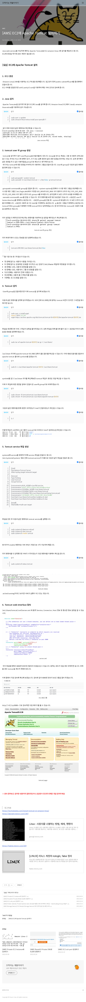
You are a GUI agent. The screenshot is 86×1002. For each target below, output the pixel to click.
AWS (5, 892)
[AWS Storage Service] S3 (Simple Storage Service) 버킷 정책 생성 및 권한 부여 (26, 906)
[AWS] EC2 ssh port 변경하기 (11, 901)
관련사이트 (5, 990)
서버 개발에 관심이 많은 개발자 (16, 968)
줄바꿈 (80, 111)
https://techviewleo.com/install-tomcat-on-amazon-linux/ (25, 811)
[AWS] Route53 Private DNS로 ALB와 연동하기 (17, 899)
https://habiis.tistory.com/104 (14, 846)
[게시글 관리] (11, 885)
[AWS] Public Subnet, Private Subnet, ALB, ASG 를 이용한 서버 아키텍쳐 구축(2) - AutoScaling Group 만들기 (35, 904)
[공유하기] (9, 885)
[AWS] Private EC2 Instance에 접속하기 (14, 896)
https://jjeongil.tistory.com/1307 (15, 813)
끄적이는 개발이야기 (10, 3)
